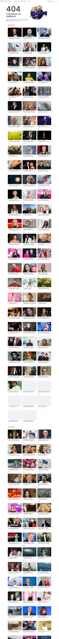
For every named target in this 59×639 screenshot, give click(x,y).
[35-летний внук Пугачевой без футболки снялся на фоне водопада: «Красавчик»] (29, 388)
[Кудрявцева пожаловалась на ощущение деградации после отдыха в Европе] (29, 402)
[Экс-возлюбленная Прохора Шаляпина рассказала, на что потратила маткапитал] (29, 79)
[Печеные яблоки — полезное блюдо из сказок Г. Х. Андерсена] (44, 461)
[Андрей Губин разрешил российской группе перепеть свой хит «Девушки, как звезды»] (15, 461)
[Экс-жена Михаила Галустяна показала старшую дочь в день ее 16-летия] (44, 226)
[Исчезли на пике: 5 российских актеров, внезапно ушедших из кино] (15, 432)
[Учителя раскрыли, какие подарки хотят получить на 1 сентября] (29, 226)
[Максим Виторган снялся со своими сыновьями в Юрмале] (29, 344)
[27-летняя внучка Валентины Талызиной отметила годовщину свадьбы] (29, 373)
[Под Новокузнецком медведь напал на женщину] (15, 93)
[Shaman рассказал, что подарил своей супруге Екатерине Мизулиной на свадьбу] (44, 79)
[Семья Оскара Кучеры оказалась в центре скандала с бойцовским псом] (15, 34)
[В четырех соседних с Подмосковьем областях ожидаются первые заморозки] (15, 152)
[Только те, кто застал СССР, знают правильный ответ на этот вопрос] (44, 93)
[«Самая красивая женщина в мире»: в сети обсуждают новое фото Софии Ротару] (44, 255)
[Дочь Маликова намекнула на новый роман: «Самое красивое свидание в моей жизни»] (29, 241)
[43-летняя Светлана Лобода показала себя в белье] (15, 79)
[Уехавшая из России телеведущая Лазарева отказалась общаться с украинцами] (29, 285)
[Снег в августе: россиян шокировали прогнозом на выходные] (44, 613)
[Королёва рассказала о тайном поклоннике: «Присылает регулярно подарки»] (15, 255)
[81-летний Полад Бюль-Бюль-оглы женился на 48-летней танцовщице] (44, 554)
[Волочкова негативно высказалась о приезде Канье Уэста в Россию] (44, 491)
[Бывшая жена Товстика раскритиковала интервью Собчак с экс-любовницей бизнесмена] (29, 613)
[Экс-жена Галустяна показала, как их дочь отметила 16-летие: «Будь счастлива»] (15, 314)
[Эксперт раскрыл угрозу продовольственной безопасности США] (44, 299)
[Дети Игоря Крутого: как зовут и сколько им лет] (29, 598)
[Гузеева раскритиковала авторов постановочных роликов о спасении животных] (44, 447)
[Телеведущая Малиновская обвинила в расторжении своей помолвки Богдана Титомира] (44, 373)
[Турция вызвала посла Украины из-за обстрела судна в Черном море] (44, 182)
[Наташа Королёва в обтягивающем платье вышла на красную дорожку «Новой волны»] (15, 569)
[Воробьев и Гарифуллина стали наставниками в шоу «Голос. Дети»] (44, 358)
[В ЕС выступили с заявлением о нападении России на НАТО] (44, 584)
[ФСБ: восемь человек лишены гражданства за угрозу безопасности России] (29, 535)
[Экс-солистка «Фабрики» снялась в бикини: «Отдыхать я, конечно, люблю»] (44, 270)
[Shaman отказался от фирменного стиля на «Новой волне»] (44, 123)
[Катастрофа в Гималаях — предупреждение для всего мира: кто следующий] (15, 584)
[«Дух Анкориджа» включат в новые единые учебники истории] (15, 344)
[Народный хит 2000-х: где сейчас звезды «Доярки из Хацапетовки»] (29, 299)
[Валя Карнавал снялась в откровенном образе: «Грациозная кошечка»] (15, 299)
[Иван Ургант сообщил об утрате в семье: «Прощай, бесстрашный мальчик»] (44, 34)
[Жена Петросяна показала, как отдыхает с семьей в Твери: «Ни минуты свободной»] (29, 358)
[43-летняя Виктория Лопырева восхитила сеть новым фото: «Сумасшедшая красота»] (15, 373)
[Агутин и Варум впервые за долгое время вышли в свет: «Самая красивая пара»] (29, 255)
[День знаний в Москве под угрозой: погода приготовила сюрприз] (29, 137)
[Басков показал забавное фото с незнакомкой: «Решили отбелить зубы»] (29, 329)
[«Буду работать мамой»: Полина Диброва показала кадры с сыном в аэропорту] (44, 64)
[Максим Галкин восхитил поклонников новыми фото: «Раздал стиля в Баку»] (15, 388)
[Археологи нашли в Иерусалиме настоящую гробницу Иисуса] (44, 628)
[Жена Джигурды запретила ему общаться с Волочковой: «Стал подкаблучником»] (29, 569)
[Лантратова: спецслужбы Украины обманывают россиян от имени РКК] (29, 93)
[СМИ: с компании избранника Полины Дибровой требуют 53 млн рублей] (29, 506)
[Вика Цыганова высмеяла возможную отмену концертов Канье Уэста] (29, 152)
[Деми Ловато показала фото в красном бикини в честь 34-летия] (15, 241)
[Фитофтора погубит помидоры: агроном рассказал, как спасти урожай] (15, 613)
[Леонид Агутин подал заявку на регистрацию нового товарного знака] (44, 520)
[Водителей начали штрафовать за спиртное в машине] (29, 432)
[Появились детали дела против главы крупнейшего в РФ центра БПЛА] (29, 108)
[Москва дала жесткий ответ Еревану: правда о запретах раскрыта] (15, 49)
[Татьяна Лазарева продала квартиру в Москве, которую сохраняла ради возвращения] (15, 196)
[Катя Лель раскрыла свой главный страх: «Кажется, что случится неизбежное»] (15, 535)
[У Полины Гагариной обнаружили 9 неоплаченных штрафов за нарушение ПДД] (15, 108)
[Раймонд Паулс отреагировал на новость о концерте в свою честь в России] (15, 123)
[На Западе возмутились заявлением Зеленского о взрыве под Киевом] (29, 34)
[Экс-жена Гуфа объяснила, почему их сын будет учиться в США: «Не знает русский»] (15, 491)
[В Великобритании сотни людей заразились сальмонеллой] (29, 491)
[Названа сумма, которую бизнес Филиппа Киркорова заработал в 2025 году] (29, 182)
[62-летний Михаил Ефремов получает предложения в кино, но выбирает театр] (44, 152)
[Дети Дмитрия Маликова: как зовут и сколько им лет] (44, 569)
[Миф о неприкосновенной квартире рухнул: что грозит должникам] (44, 476)
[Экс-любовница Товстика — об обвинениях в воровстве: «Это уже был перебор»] (15, 329)
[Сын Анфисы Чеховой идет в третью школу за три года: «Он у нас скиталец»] (29, 196)
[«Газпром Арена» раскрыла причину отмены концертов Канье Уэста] (29, 417)
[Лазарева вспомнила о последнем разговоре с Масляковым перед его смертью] (29, 447)
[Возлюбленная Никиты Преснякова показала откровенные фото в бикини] (29, 211)
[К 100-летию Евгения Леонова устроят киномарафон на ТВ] (29, 461)
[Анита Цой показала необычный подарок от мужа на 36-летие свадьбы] (44, 211)
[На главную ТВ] (3, 1)
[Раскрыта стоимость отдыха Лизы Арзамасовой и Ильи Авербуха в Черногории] (29, 123)
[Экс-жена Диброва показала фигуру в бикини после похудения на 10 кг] (15, 417)
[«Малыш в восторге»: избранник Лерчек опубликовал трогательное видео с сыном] (44, 432)
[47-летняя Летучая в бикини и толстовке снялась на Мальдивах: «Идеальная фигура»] (15, 402)
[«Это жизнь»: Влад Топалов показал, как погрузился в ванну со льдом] (44, 329)
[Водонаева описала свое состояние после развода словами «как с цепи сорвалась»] (15, 447)
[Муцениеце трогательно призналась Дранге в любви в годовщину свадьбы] (44, 167)
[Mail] (1, 1)
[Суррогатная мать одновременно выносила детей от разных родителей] (15, 167)
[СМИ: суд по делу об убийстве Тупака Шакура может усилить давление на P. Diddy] (15, 358)
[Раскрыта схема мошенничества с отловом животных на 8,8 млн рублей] (44, 388)
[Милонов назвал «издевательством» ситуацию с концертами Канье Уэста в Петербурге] (44, 241)
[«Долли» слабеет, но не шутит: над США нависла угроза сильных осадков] (44, 108)
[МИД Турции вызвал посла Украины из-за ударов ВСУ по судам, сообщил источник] (29, 476)
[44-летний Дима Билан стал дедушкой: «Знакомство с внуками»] (44, 598)
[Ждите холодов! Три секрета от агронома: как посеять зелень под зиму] (44, 285)
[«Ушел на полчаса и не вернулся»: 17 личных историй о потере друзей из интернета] (15, 598)
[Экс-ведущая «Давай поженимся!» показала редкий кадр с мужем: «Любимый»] (29, 167)
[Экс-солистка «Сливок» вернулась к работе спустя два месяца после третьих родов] (15, 506)
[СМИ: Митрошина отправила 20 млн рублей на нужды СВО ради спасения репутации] (15, 211)
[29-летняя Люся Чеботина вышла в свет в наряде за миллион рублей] (15, 628)
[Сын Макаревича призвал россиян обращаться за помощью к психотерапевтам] (29, 49)
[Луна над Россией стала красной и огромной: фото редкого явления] (15, 182)
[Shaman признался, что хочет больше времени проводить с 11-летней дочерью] (29, 554)
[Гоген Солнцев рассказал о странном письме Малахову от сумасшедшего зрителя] (15, 554)
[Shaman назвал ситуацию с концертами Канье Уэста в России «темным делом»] (44, 417)
